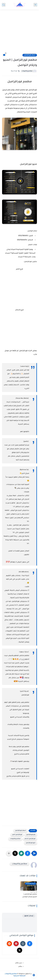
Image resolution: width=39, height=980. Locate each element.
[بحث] (3, 4)
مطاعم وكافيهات (27, 71)
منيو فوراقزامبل (30, 843)
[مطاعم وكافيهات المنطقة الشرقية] (19, 4)
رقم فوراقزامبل (30, 834)
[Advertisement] (19, 33)
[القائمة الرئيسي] (35, 4)
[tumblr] (22, 943)
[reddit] (9, 943)
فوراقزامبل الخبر (17, 834)
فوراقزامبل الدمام (30, 838)
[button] (27, 853)
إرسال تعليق (28, 916)
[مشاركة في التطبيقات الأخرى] (8, 853)
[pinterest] (16, 943)
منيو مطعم (18, 962)
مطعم (20, 966)
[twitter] (19, 950)
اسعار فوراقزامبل (29, 55)
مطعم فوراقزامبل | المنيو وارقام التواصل (29, 895)
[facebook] (29, 943)
